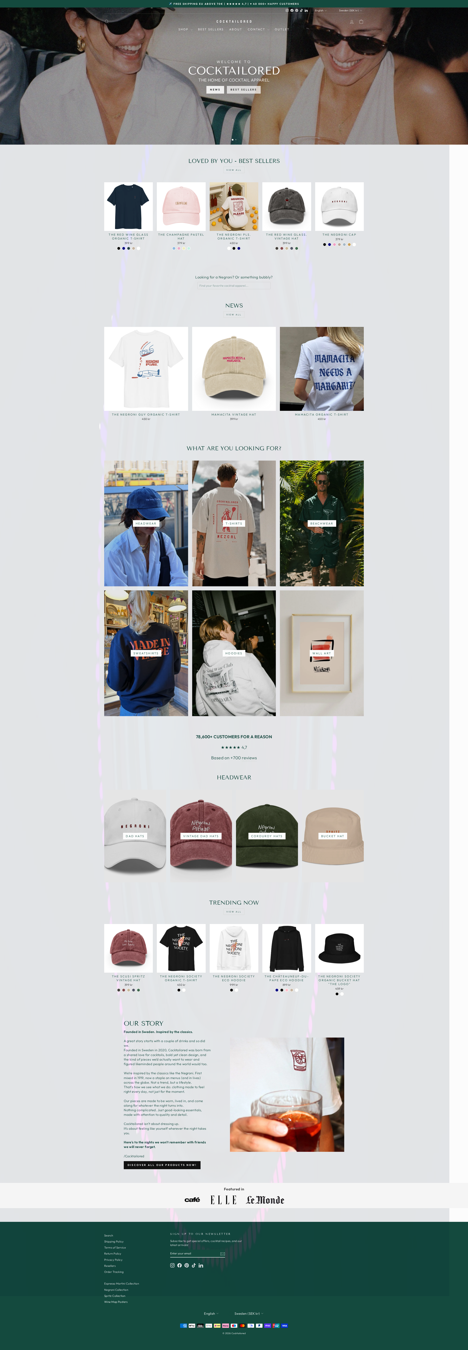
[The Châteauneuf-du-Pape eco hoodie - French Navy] (277, 990)
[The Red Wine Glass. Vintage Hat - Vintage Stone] (286, 248)
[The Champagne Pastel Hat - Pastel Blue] (174, 248)
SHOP (184, 29)
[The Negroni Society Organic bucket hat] (337, 994)
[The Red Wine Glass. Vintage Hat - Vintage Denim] (291, 248)
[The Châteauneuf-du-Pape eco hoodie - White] (296, 990)
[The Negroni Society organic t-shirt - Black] (179, 990)
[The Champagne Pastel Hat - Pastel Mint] (188, 248)
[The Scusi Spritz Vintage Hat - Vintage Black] (118, 990)
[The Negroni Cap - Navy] (329, 244)
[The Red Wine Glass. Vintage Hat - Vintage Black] (277, 248)
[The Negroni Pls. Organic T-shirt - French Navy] (239, 248)
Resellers (110, 1266)
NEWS (215, 89)
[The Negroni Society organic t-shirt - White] (184, 990)
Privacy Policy (113, 1260)
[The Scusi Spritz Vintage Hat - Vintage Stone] (128, 990)
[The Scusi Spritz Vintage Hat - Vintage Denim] (133, 990)
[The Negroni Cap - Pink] (334, 244)
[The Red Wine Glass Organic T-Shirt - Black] (118, 248)
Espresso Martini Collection (121, 1283)
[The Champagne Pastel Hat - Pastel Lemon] (184, 248)
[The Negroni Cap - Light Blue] (344, 244)
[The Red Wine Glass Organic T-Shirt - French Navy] (123, 248)
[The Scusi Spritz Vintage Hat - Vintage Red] (123, 990)
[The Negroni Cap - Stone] (339, 244)
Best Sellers (211, 29)
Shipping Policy (114, 1241)
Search (108, 1235)
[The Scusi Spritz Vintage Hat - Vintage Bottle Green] (138, 990)
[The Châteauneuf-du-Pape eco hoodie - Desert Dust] (291, 990)
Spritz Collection (114, 1296)
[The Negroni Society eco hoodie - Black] (231, 990)
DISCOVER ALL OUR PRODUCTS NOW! (162, 1165)
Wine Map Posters (115, 1302)
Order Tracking (114, 1272)
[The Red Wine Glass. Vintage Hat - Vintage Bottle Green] (296, 248)
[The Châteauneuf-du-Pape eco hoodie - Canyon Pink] (286, 990)
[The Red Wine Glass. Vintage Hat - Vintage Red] (282, 248)
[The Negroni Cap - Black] (324, 244)
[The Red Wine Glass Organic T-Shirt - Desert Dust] (133, 248)
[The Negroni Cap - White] (354, 244)
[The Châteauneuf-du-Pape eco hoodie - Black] (282, 990)
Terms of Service (115, 1247)
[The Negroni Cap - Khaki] (349, 244)
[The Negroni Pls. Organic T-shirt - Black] (234, 248)
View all (234, 170)
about (235, 29)
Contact (257, 29)
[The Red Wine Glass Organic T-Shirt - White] (138, 248)
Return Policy (112, 1253)
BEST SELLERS (244, 89)
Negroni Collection (116, 1289)
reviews (249, 757)
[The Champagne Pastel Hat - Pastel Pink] (179, 248)
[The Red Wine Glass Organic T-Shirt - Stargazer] (128, 248)
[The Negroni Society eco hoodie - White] (236, 990)
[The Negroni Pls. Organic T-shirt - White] (229, 248)
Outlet (282, 29)
